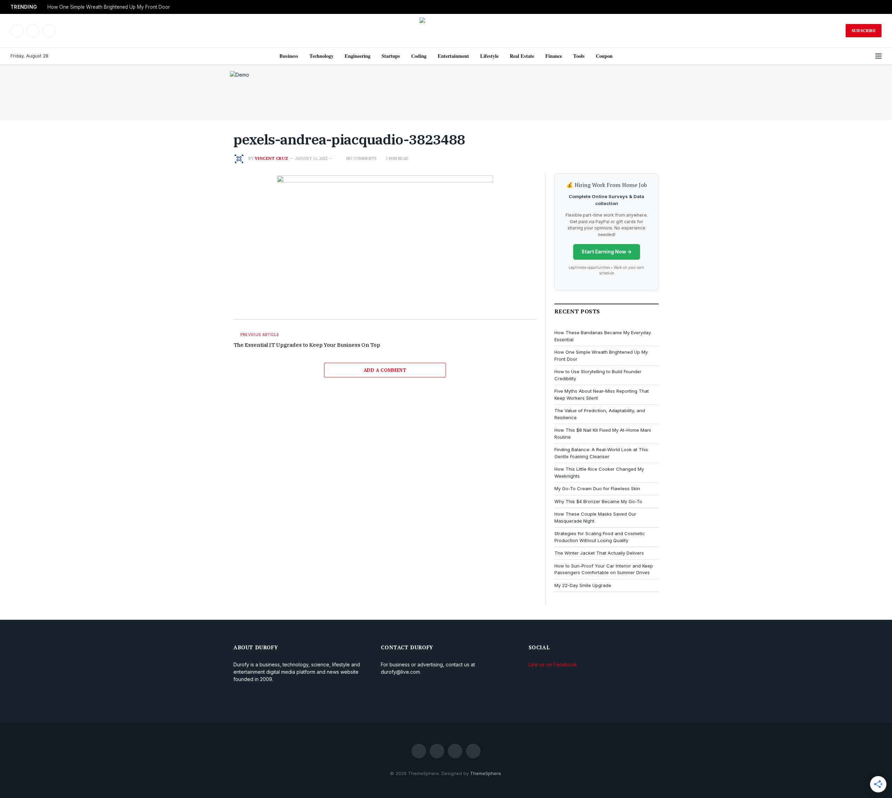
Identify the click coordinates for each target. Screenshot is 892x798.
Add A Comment (385, 370)
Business (288, 56)
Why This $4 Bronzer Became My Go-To (598, 501)
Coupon (604, 56)
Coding (418, 56)
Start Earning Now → (607, 252)
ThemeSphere (485, 773)
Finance (553, 56)
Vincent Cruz (272, 158)
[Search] (868, 56)
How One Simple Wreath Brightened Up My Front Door (108, 7)
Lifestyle (489, 56)
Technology (321, 56)
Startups (391, 56)
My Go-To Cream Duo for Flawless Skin (597, 488)
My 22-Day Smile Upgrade (582, 585)
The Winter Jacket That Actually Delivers (599, 553)
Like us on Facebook (553, 664)
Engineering (357, 56)
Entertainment (453, 56)
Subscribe (864, 30)
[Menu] (878, 56)
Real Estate (522, 56)
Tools (579, 56)
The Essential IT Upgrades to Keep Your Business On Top (306, 345)
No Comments (361, 158)
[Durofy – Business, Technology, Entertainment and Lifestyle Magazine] (446, 30)
